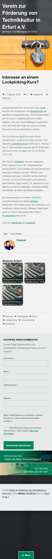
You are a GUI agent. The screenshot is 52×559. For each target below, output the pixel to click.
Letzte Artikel (16, 234)
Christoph (19, 161)
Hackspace (22, 316)
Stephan (6, 98)
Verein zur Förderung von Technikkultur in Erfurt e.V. (21, 16)
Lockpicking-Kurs (19, 143)
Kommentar (9, 358)
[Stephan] (9, 244)
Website (7, 398)
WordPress (31, 493)
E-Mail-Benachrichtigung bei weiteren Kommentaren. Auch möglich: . (22, 430)
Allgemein (38, 94)
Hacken (9, 316)
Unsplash (30, 222)
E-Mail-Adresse (11, 385)
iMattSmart (16, 222)
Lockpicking (9, 215)
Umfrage (34, 201)
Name (7, 371)
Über (5, 234)
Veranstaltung (28, 320)
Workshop (10, 323)
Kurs (34, 316)
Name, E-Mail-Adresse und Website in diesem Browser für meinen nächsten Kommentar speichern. (23, 418)
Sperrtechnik (37, 111)
